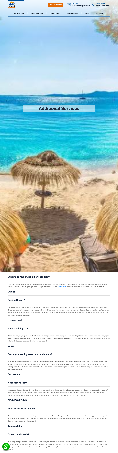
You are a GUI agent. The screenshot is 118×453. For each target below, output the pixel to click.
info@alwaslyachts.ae (81, 5)
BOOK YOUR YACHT (56, 5)
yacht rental (63, 287)
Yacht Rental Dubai (18, 13)
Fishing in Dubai (55, 13)
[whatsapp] (6, 446)
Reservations (99, 13)
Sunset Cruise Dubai (37, 13)
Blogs (86, 13)
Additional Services (72, 13)
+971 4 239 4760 (103, 5)
